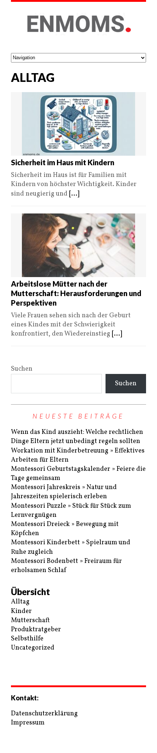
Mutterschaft (30, 620)
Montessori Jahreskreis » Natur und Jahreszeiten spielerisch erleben (64, 492)
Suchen (21, 369)
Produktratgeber (36, 629)
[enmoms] (78, 27)
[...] (74, 193)
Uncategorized (32, 647)
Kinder (21, 611)
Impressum (28, 722)
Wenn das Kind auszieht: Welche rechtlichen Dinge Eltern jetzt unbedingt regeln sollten (77, 437)
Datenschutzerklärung (44, 713)
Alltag (20, 601)
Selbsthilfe (27, 638)
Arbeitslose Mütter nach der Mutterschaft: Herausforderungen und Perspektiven (76, 293)
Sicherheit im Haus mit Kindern (62, 162)
